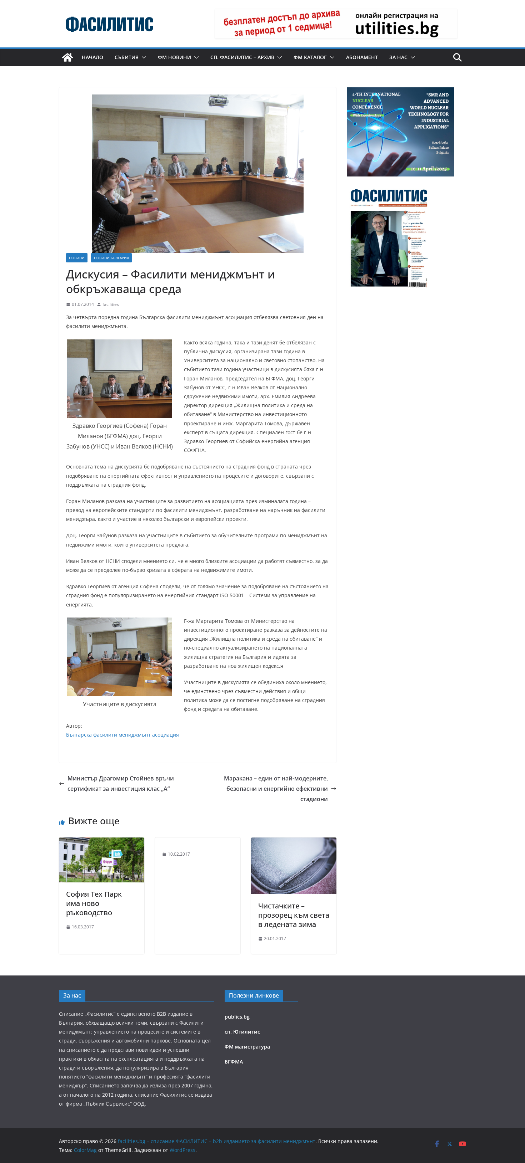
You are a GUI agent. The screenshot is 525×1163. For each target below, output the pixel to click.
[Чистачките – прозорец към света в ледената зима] (293, 842)
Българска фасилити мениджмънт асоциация (122, 734)
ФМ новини (174, 57)
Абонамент (362, 57)
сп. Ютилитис (242, 1031)
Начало (92, 57)
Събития (127, 57)
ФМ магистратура (247, 1046)
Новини (77, 257)
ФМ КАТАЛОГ (310, 57)
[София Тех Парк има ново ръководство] (101, 842)
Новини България (111, 257)
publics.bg (237, 1016)
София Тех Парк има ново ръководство (94, 903)
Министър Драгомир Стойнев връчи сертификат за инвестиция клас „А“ (121, 783)
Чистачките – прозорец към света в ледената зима (293, 915)
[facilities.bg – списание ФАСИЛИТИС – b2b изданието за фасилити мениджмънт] (67, 57)
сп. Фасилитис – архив (242, 57)
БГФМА (234, 1061)
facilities (110, 304)
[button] (142, 57)
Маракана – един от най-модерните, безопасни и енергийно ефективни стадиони (276, 788)
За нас (398, 57)
